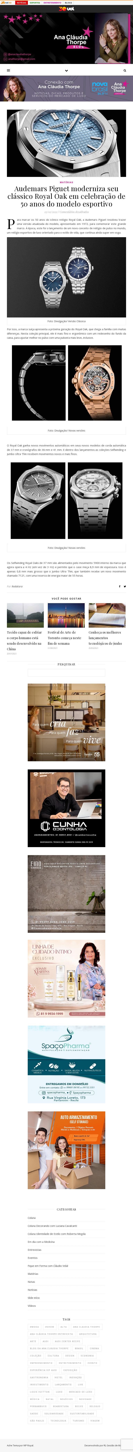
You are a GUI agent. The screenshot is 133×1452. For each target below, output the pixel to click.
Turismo (78, 1420)
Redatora (17, 586)
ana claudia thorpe (86, 1326)
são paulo (37, 1420)
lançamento (63, 1384)
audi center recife (67, 1341)
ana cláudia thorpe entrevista (51, 1334)
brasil (79, 1348)
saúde (34, 1413)
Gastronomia (39, 1377)
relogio (95, 1406)
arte (33, 1341)
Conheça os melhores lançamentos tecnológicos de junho (105, 638)
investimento (39, 1384)
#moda (34, 1326)
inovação (75, 1377)
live (80, 1384)
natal (50, 1399)
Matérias (66, 182)
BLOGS (68, 3)
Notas (31, 1281)
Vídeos (32, 1305)
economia (87, 1355)
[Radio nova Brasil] (66, 100)
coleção (35, 1355)
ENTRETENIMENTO (52, 3)
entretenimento (70, 1363)
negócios (66, 1399)
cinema (94, 1348)
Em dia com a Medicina (41, 1241)
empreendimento (41, 1363)
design (69, 1355)
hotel (59, 1377)
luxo (59, 1391)
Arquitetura (88, 1334)
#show (49, 1326)
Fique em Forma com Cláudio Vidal (48, 1265)
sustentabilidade (82, 1413)
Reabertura (61, 1406)
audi (46, 1341)
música (34, 1399)
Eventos (33, 1257)
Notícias (32, 1289)
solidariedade (54, 1413)
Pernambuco (38, 1406)
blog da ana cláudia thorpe (49, 1348)
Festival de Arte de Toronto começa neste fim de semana (64, 638)
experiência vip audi (43, 1370)
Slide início (34, 1297)
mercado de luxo (80, 1391)
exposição (70, 1370)
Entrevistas (34, 1249)
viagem (95, 1420)
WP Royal (28, 1445)
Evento (92, 1363)
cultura (53, 1355)
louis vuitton (40, 1391)
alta (64, 1326)
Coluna (32, 1217)
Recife (79, 1406)
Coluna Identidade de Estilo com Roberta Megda (57, 1233)
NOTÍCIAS (21, 3)
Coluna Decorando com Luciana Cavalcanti (52, 1225)
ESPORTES (35, 3)
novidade (85, 1399)
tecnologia (58, 1420)
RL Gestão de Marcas (115, 1445)
